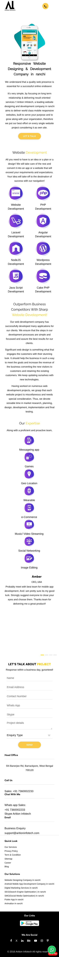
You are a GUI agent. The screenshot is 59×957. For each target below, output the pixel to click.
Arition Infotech (22, 813)
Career (8, 862)
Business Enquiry (15, 828)
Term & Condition (13, 855)
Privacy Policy (11, 851)
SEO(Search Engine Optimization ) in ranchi (25, 892)
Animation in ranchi (14, 903)
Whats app (11, 805)
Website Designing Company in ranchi (22, 880)
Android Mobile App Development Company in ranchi (29, 884)
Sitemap (8, 859)
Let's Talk (29, 136)
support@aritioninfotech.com (22, 833)
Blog (7, 866)
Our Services (11, 847)
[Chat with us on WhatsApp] (52, 950)
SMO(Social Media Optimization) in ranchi (24, 895)
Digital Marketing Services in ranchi (21, 888)
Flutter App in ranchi (14, 899)
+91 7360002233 (23, 791)
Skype (8, 813)
